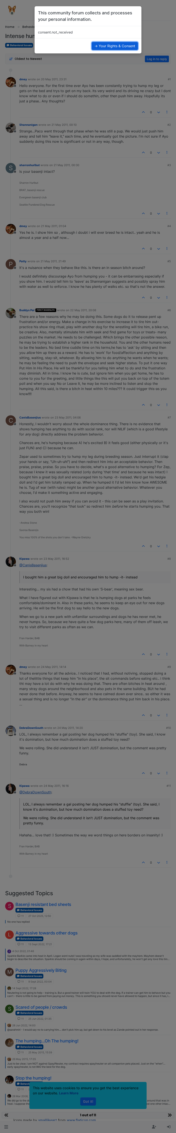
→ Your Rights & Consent (114, 46)
